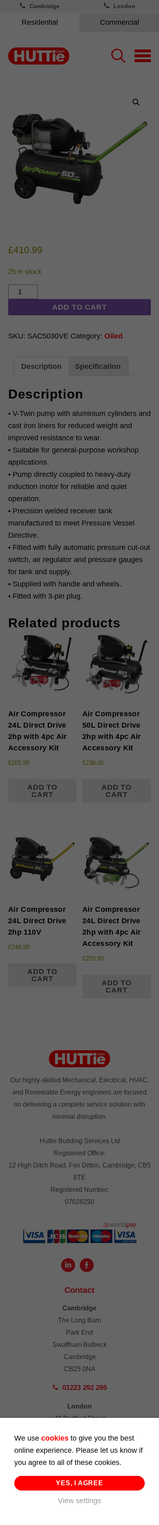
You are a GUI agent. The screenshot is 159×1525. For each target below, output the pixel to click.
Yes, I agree (79, 1483)
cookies (54, 1438)
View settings (79, 1501)
